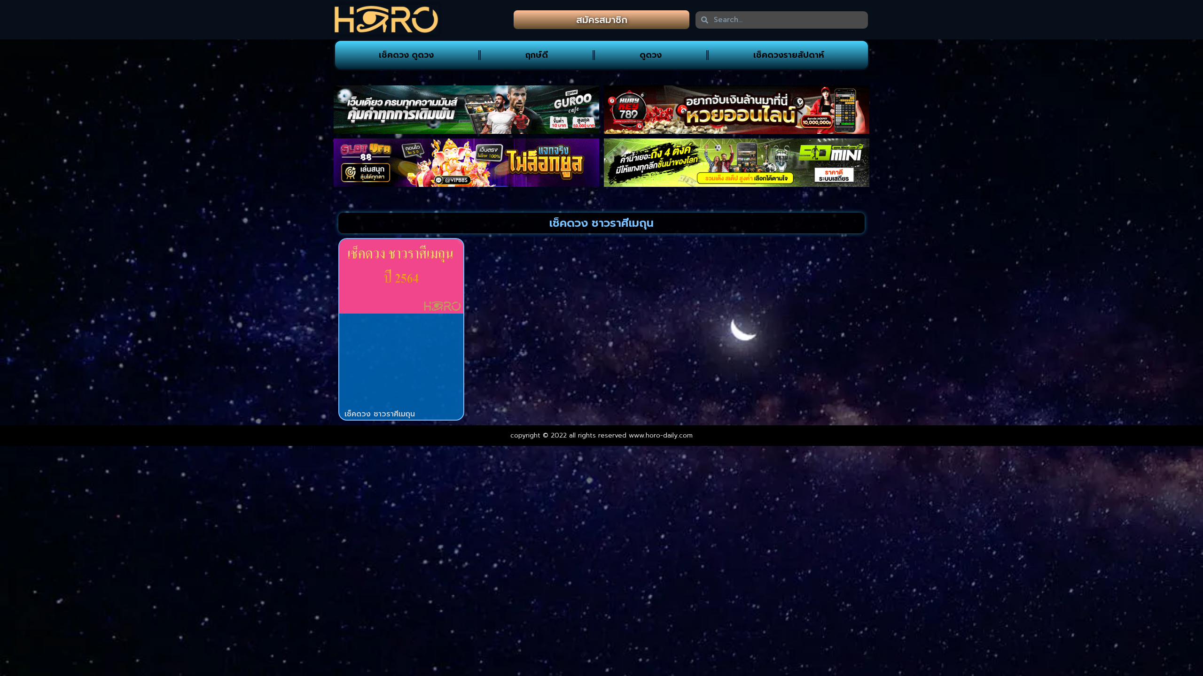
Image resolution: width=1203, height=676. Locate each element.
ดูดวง (651, 54)
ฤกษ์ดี (536, 54)
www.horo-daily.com (661, 435)
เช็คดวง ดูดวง (406, 54)
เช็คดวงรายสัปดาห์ (788, 54)
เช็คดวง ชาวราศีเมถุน (379, 414)
